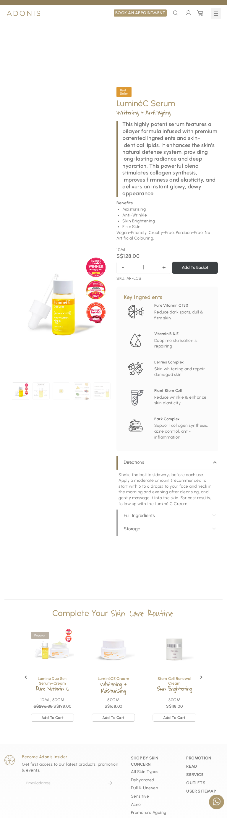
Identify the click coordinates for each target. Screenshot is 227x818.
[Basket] (200, 13)
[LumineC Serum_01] (61, 302)
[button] (216, 13)
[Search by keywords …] (175, 13)
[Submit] (110, 783)
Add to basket (195, 267)
